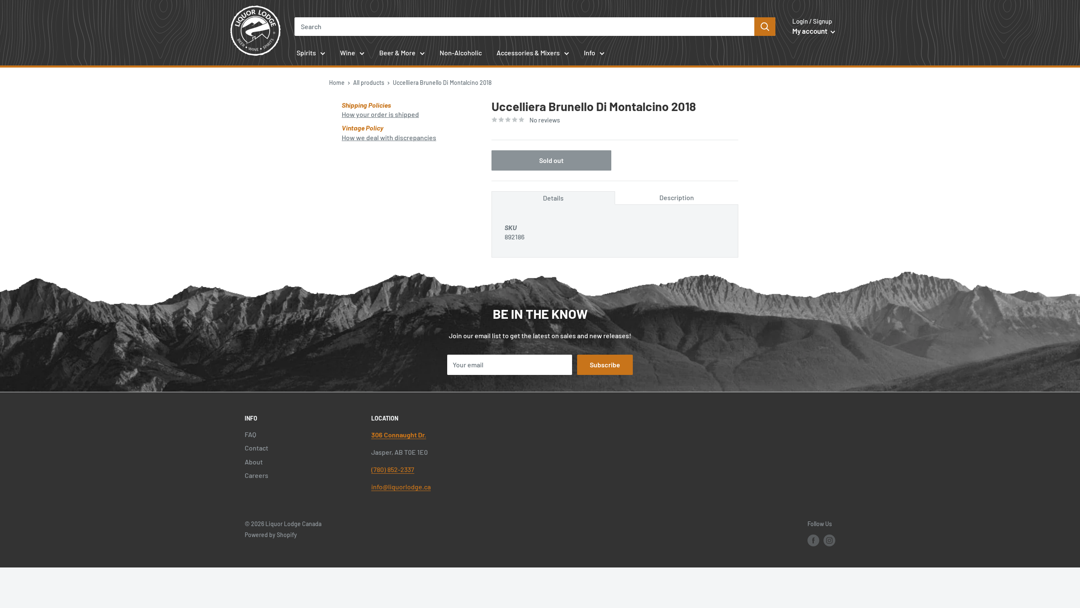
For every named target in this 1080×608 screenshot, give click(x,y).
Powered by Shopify (271, 534)
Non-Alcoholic (461, 53)
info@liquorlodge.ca (401, 487)
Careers (256, 475)
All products (368, 82)
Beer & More (397, 53)
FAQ (250, 434)
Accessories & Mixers (528, 53)
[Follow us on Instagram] (829, 540)
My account (810, 31)
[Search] (764, 26)
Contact (256, 448)
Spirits (306, 53)
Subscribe (605, 365)
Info (589, 53)
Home (337, 82)
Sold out (551, 160)
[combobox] (524, 26)
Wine (347, 53)
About (254, 462)
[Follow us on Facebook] (813, 540)
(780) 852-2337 (392, 469)
